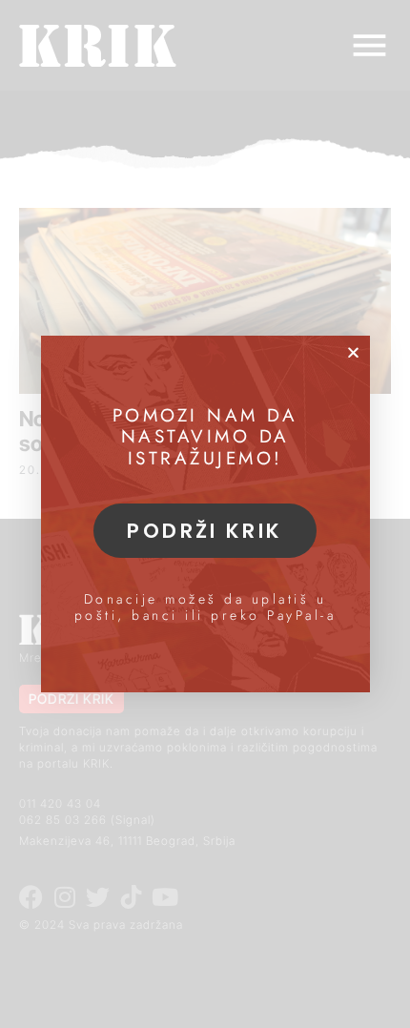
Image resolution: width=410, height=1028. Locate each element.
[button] (353, 352)
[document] (205, 514)
